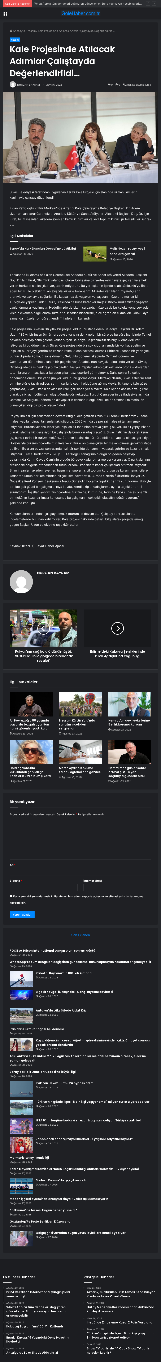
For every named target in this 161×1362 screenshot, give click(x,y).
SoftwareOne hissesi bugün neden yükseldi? (43, 1210)
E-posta (16, 880)
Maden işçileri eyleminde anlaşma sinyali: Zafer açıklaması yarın (59, 1199)
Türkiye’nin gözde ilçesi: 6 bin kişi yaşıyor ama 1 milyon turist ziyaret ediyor (92, 1102)
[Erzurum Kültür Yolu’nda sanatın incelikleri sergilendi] (80, 704)
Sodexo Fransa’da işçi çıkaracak (61, 1180)
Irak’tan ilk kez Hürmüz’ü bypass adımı (65, 1083)
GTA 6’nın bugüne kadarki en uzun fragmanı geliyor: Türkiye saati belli (89, 1120)
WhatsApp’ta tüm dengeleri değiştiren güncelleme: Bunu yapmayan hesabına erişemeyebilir (80, 962)
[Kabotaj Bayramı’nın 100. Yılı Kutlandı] (21, 979)
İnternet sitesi (92, 880)
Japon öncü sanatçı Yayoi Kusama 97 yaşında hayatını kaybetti (85, 1139)
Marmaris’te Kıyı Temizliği (29, 1158)
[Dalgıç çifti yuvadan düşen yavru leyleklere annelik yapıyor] (21, 1238)
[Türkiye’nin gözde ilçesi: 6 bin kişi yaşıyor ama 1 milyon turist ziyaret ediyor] (21, 1107)
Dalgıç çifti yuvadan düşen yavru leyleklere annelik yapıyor (81, 1233)
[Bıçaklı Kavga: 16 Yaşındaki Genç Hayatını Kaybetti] (21, 997)
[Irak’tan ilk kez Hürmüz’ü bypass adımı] (21, 1089)
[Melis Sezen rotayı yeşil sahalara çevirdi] (94, 254)
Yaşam (31, 30)
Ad (13, 865)
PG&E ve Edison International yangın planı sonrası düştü (52, 950)
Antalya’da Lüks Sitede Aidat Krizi (61, 1010)
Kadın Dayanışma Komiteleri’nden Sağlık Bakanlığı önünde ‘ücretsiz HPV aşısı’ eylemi (74, 1169)
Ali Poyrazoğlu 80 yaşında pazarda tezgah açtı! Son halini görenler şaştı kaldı (29, 724)
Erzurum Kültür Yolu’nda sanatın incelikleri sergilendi (77, 724)
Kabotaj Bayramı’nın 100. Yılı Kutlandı (58, 3)
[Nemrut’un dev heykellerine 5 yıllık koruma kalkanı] (129, 704)
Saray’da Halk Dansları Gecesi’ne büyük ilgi (43, 248)
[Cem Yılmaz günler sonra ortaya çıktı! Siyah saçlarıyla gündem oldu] (129, 752)
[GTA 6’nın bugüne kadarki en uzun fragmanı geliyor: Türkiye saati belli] (21, 1126)
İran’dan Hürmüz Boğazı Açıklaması (37, 1029)
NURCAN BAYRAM (28, 84)
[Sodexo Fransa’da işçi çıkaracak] (21, 1186)
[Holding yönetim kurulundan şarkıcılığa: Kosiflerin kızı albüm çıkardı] (31, 752)
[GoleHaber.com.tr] (80, 13)
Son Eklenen (80, 935)
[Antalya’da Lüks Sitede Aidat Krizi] (21, 1016)
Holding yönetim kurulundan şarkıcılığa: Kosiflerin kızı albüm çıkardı (31, 772)
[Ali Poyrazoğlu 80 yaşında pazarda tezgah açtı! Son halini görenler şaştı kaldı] (31, 704)
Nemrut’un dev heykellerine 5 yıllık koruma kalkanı (129, 722)
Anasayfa (18, 30)
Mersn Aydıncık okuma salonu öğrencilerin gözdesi (80, 770)
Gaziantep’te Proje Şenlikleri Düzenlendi (40, 1221)
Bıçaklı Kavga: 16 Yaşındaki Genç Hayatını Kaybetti (74, 992)
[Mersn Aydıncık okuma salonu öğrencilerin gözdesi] (80, 752)
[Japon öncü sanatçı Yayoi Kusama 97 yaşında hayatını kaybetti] (21, 1145)
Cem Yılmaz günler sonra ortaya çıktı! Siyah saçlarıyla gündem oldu (127, 772)
